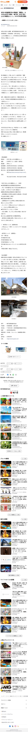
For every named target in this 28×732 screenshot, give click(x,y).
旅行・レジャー (18, 363)
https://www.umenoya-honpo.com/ (17, 172)
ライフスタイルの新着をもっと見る (14, 635)
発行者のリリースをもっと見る (14, 451)
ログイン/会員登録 (22, 1)
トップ (2, 696)
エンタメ (6, 5)
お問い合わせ (14, 385)
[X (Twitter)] (10, 374)
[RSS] (18, 726)
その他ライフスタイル (6, 371)
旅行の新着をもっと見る (14, 575)
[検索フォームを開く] (15, 2)
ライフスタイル (4, 366)
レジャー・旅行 (18, 369)
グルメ (10, 5)
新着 (2, 5)
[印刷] (16, 374)
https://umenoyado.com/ (12, 338)
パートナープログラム (7, 714)
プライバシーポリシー (7, 719)
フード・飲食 (10, 363)
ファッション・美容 (20, 5)
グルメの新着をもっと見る (14, 514)
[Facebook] (7, 374)
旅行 (14, 5)
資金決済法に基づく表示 (7, 722)
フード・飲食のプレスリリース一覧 (13, 696)
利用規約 (3, 716)
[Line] (13, 374)
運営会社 (3, 711)
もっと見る (24, 458)
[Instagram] (15, 726)
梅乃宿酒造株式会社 (5, 24)
